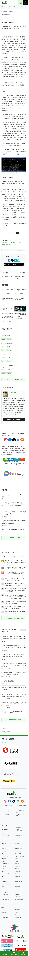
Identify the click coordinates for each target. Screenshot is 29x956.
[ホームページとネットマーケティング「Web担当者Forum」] (7, 942)
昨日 (5, 556)
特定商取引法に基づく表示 (21, 811)
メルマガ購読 (5, 829)
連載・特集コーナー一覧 (5, 730)
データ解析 (18, 863)
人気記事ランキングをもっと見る (15, 618)
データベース (5, 856)
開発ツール (18, 858)
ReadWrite (18, 917)
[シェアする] (9, 260)
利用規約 (18, 809)
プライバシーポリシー (9, 810)
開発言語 (4, 858)
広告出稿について (19, 835)
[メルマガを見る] (5, 801)
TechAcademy (5, 917)
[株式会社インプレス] (14, 928)
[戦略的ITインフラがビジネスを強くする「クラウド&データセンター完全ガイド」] (7, 937)
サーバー (15, 6)
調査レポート (18, 896)
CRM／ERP (18, 866)
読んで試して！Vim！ (5, 731)
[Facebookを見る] (9, 801)
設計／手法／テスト (20, 856)
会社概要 (7, 814)
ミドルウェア (18, 853)
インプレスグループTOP (20, 814)
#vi (6, 242)
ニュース (4, 909)
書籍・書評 (4, 912)
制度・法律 (18, 886)
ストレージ (18, 846)
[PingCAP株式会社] (10, 750)
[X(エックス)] (14, 439)
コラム (17, 914)
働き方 (17, 879)
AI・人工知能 (4, 871)
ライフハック (18, 884)
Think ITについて (5, 835)
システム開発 (18, 851)
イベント (4, 914)
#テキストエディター (17, 242)
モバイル (4, 866)
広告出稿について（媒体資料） (21, 806)
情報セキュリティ (5, 899)
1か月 (22, 556)
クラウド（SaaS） (5, 863)
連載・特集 (3, 6)
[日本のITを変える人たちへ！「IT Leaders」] (20, 946)
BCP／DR (4, 876)
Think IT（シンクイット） (6, 2)
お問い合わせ (8, 809)
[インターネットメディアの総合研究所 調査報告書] (20, 942)
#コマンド (10, 242)
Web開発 (4, 861)
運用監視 (18, 876)
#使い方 (8, 244)
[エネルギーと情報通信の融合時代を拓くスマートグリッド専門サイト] (7, 951)
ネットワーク (22, 6)
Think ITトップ (4, 728)
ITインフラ (10, 6)
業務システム (18, 894)
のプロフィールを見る (14, 419)
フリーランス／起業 (6, 884)
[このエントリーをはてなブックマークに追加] (15, 260)
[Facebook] (10, 439)
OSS (3, 868)
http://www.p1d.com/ (9, 415)
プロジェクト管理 (5, 873)
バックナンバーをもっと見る (15, 379)
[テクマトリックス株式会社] (8, 781)
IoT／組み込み (5, 851)
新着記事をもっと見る (15, 538)
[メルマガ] (6, 439)
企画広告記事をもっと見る (15, 720)
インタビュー (18, 912)
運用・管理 (18, 871)
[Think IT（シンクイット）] (11, 794)
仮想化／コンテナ (19, 848)
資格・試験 (4, 881)
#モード (3, 244)
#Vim (2, 242)
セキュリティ (4, 879)
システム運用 (18, 873)
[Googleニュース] (18, 439)
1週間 (14, 556)
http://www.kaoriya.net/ (16, 62)
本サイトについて (8, 805)
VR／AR (17, 868)
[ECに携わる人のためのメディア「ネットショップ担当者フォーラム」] (20, 951)
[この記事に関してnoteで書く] (18, 260)
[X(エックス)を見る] (13, 801)
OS (3, 853)
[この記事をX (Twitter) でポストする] (12, 260)
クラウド (4, 848)
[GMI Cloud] (10, 763)
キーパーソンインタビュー (7, 896)
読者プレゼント (5, 833)
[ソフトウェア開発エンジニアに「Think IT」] (20, 937)
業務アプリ (18, 861)
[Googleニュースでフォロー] (18, 801)
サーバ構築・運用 (19, 899)
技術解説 (18, 909)
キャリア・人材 (19, 881)
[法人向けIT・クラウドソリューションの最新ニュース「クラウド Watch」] (7, 946)
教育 (3, 886)
